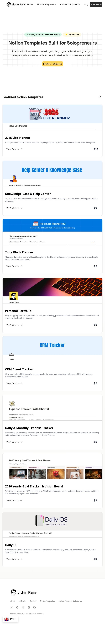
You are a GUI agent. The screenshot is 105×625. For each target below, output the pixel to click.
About (12, 601)
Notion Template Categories (70, 601)
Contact (32, 601)
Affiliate (22, 601)
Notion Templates (47, 601)
